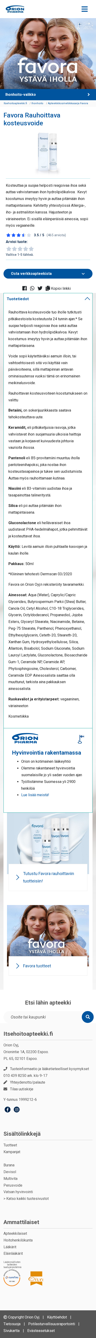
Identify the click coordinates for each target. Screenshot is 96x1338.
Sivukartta (11, 1330)
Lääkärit (9, 1247)
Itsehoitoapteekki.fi (28, 1034)
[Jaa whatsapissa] (34, 288)
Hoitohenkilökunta (18, 1240)
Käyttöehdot (57, 1317)
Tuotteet (10, 1145)
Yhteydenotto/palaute (27, 1082)
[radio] (8, 249)
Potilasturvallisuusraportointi (51, 1324)
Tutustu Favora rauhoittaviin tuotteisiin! (48, 877)
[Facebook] (7, 1110)
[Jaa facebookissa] (26, 288)
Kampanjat (11, 1152)
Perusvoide (12, 1185)
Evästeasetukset (41, 1330)
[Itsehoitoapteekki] (15, 9)
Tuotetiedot (18, 298)
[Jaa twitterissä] (41, 288)
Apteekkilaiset (15, 1233)
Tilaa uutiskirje (21, 1089)
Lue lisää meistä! (35, 795)
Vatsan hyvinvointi (18, 1192)
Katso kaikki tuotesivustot (27, 1198)
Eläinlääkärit (13, 1253)
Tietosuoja (12, 1324)
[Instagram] (17, 1110)
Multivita (10, 1178)
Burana (8, 1165)
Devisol (9, 1172)
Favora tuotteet (37, 965)
